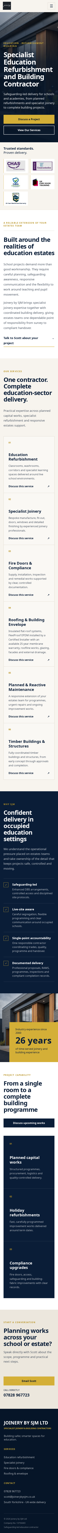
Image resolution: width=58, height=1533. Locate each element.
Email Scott (29, 1381)
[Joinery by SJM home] (24, 6)
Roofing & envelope (16, 1473)
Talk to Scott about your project (29, 340)
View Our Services (29, 130)
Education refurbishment (19, 1457)
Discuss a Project (29, 119)
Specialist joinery (14, 1462)
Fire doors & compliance (19, 1468)
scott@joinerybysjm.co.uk (19, 1496)
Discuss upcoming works (29, 1123)
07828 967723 (12, 1491)
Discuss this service (29, 486)
